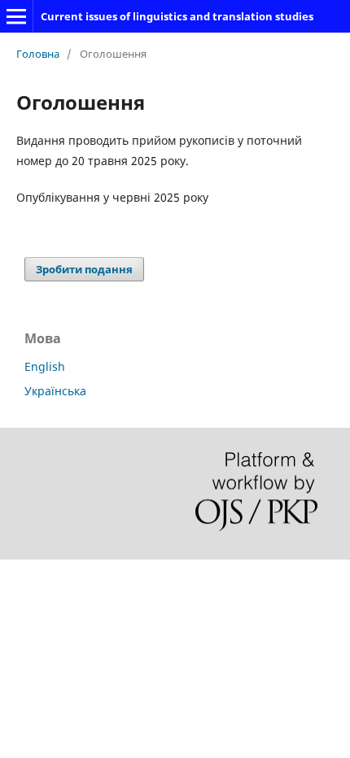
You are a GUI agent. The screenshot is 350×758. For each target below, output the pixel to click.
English (44, 366)
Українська (55, 391)
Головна (37, 53)
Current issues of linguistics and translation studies (177, 16)
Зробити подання (84, 269)
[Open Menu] (16, 16)
